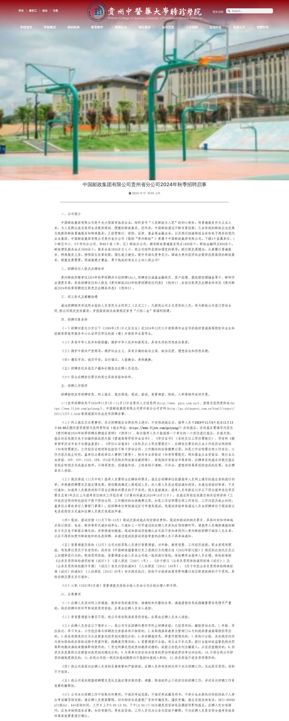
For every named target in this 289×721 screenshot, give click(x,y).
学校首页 (26, 27)
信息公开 (239, 27)
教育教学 (97, 27)
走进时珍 (215, 27)
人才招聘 (192, 27)
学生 (21, 10)
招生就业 (144, 27)
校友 (45, 10)
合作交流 (168, 27)
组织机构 (74, 27)
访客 (55, 10)
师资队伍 (121, 27)
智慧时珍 (263, 27)
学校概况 (50, 27)
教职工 (33, 10)
